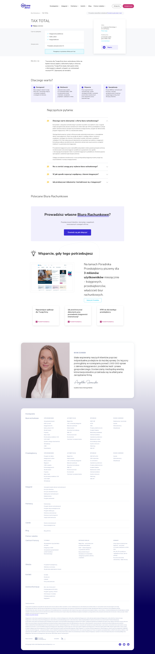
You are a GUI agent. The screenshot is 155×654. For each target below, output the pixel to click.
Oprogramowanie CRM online (105, 626)
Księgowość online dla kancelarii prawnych (90, 618)
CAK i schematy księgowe (74, 423)
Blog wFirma (47, 531)
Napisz (110, 47)
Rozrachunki (70, 437)
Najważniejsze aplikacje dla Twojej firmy (45, 311)
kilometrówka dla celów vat (32, 610)
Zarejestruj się (128, 6)
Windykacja (47, 443)
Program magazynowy (82, 626)
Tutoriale (47, 540)
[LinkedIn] (128, 644)
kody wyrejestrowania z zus (93, 610)
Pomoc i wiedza (99, 6)
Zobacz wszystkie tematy (32, 615)
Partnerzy (74, 6)
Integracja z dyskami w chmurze (97, 631)
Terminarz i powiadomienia (74, 439)
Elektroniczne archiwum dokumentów (35, 623)
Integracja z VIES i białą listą (57, 631)
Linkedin (46, 579)
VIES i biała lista (94, 458)
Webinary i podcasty (49, 567)
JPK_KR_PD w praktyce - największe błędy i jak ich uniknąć (120, 553)
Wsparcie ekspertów (76, 621)
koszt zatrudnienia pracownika (84, 606)
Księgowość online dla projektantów (71, 618)
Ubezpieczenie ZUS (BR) (68, 623)
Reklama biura (47, 496)
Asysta (115, 423)
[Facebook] (120, 644)
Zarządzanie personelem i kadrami (55, 625)
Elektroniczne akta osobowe (56, 621)
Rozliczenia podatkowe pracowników (114, 623)
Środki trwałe (47, 430)
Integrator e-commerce (85, 628)
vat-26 (108, 608)
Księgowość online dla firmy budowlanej (53, 620)
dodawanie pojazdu (115, 608)
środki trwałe (71, 610)
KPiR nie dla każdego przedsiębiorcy (108, 311)
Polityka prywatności (49, 596)
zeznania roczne (67, 606)
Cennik (82, 6)
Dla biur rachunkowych (50, 523)
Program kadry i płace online (120, 626)
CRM (45, 446)
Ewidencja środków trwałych (82, 631)
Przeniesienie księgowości (63, 630)
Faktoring (92, 446)
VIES (91, 425)
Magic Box (70, 421)
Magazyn (46, 463)
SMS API (92, 448)
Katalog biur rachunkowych (51, 494)
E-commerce (93, 460)
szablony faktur (58, 606)
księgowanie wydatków (31, 606)
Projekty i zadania (85, 621)
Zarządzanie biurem (49, 421)
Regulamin (47, 598)
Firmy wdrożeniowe (49, 581)
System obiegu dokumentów (52, 441)
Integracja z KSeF (48, 547)
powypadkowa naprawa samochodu (46, 606)
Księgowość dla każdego (57, 626)
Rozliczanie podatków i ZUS (51, 437)
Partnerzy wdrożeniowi (50, 513)
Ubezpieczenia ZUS (44, 621)
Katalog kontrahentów (49, 623)
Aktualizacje (116, 428)
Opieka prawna (66, 621)
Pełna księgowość (49, 467)
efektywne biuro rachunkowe (61, 610)
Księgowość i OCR (68, 625)
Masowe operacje (72, 425)
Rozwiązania (54, 6)
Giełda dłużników (95, 434)
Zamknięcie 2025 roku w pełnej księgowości (81, 630)
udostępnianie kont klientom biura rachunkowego (55, 608)
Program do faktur (49, 456)
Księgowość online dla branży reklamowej (74, 620)
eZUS (91, 423)
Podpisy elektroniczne (96, 428)
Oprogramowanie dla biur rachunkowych (55, 487)
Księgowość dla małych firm (32, 633)
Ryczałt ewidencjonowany (89, 625)
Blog (89, 6)
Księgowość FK (48, 425)
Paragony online (107, 628)
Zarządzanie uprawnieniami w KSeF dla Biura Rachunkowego (51, 552)
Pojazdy (46, 432)
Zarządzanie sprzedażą (95, 621)
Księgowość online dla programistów (35, 618)
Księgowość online (49, 458)
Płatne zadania (29, 625)
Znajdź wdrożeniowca (50, 517)
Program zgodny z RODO (50, 591)
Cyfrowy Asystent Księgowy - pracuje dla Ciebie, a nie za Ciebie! (41, 630)
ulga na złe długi (115, 606)
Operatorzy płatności (96, 437)
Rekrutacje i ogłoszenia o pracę (104, 625)
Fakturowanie (70, 428)
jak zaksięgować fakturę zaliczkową (34, 608)
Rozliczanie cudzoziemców (32, 621)
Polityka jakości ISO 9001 (50, 589)
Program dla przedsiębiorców (52, 508)
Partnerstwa (47, 504)
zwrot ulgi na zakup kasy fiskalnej (68, 611)
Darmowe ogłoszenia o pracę (119, 625)
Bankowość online (95, 439)
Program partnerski (49, 498)
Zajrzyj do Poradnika (93, 300)
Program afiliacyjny (49, 510)
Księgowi (64, 6)
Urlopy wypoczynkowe (80, 610)
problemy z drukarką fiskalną (107, 610)
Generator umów (92, 623)
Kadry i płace (47, 460)
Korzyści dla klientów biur (51, 491)
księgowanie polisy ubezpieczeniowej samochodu (101, 611)
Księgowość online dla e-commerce (53, 618)
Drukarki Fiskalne (109, 620)
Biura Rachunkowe (35, 13)
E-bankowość (92, 620)
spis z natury (117, 611)
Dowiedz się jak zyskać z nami (114, 13)
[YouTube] (124, 644)
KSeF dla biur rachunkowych (61, 633)
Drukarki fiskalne (94, 430)
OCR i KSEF (47, 439)
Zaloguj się (117, 6)
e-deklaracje (74, 606)
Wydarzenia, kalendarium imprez (52, 569)
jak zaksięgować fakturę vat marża (98, 608)
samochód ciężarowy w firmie (46, 610)
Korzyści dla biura (48, 489)
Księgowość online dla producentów (35, 620)
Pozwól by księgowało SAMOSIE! (119, 628)
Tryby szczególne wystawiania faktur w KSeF (103, 630)
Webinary (116, 540)
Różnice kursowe (71, 434)
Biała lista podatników (96, 432)
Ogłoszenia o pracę (78, 625)
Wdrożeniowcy (117, 425)
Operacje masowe (30, 631)
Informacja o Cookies (50, 594)
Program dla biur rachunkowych (52, 506)
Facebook (46, 577)
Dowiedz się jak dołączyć (77, 232)
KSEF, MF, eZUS (94, 456)
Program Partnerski (54, 628)
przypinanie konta (85, 608)
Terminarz (117, 621)
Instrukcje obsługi (84, 540)
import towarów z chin (41, 613)
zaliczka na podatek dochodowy (52, 611)
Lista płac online (101, 623)
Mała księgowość (46, 626)
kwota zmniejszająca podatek (121, 610)
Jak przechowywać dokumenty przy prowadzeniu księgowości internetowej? (77, 313)
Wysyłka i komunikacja (73, 430)
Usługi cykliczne (124, 621)
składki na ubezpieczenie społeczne (35, 611)
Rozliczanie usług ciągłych (108, 621)
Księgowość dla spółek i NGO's (47, 633)
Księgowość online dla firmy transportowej (111, 618)
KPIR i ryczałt (47, 423)
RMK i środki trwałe (39, 631)
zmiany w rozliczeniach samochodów (101, 606)
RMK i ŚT (69, 432)
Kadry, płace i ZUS (49, 428)
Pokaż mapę (104, 31)
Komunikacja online (95, 441)
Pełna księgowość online (43, 628)
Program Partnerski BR (64, 628)
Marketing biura (43, 625)
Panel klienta (47, 448)
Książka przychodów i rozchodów (34, 626)
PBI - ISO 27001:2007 (49, 587)
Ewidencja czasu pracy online (81, 623)
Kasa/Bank (86, 620)
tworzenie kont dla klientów (74, 608)
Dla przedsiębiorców (49, 525)
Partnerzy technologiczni (51, 515)
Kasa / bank (47, 434)
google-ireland (124, 611)
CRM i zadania (47, 465)
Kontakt (46, 575)
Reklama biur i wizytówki (119, 421)
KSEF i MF (92, 421)
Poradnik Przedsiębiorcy (50, 564)
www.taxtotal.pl (105, 41)
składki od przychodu (31, 613)
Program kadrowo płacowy (70, 626)
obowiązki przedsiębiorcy (82, 611)
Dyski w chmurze (94, 443)
